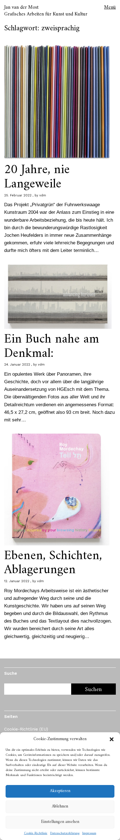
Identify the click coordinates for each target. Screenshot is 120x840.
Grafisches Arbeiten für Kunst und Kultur (45, 14)
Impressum (89, 833)
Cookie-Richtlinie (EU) (26, 729)
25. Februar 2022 (18, 195)
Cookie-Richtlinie (35, 833)
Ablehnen (60, 806)
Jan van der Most (21, 7)
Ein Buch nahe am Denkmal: (51, 346)
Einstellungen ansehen (60, 822)
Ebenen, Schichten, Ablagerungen (53, 563)
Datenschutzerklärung (65, 833)
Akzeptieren (60, 791)
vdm (42, 195)
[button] (111, 739)
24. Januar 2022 (17, 364)
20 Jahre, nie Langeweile (37, 177)
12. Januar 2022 (16, 581)
